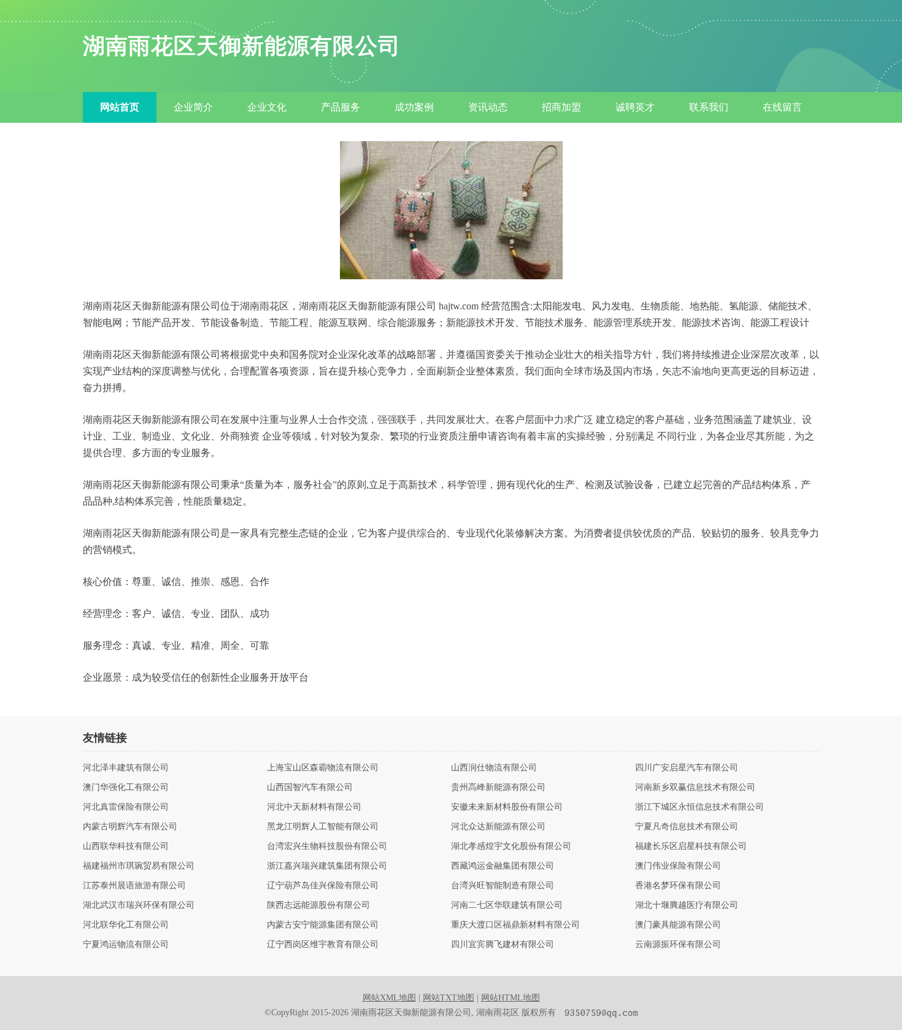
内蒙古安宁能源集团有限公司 (323, 925)
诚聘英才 (635, 107)
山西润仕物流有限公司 (494, 768)
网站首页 (119, 107)
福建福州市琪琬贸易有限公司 (139, 866)
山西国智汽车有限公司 (310, 787)
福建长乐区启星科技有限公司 (691, 846)
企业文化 (267, 107)
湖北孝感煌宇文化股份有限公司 (511, 846)
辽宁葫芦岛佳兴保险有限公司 (323, 885)
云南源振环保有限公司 (678, 944)
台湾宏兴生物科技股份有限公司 (327, 846)
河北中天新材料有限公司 (314, 807)
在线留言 (782, 107)
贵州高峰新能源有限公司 (498, 787)
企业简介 (193, 107)
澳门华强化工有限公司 (126, 787)
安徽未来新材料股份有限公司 (507, 807)
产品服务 (340, 107)
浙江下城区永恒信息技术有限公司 (699, 807)
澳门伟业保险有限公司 (678, 866)
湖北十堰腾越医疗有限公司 (686, 905)
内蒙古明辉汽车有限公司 (130, 827)
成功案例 (414, 107)
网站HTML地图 (510, 997)
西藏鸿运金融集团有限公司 (502, 866)
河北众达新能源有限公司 (498, 827)
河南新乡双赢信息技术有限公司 (695, 787)
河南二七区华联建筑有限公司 (507, 905)
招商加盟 (561, 107)
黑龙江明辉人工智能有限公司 (323, 827)
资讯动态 (487, 107)
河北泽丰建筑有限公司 (126, 768)
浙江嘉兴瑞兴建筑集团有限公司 (327, 866)
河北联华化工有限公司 (126, 925)
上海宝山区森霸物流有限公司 (323, 768)
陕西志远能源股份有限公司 (318, 905)
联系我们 (708, 107)
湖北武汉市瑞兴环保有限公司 (139, 905)
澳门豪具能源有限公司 (678, 925)
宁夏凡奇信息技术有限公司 (686, 827)
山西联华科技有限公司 (126, 846)
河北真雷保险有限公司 (126, 807)
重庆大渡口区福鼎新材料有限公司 (515, 925)
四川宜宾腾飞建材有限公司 (502, 944)
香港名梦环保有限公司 (678, 885)
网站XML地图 (389, 997)
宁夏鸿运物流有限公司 (126, 944)
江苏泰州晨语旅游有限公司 (134, 885)
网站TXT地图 (448, 997)
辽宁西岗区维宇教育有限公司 (323, 944)
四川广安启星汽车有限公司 (686, 768)
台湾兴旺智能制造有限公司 (502, 885)
